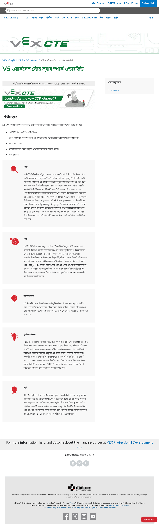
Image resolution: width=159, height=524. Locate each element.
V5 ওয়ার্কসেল (31, 60)
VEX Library (11, 17)
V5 (63, 17)
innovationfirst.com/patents (119, 505)
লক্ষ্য (41, 17)
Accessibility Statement (107, 508)
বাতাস (77, 17)
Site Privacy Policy (50, 508)
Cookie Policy (75, 508)
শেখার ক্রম (115, 90)
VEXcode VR (89, 17)
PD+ (126, 3)
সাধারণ (108, 17)
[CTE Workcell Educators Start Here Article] (48, 99)
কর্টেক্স (116, 17)
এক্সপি (57, 17)
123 (27, 17)
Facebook (73, 463)
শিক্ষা (101, 17)
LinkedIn (86, 463)
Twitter (79, 463)
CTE (69, 17)
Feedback (149, 519)
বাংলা (151, 17)
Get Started (98, 3)
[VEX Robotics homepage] (8, 3)
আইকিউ (49, 17)
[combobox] (52, 10)
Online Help (148, 3)
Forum (135, 3)
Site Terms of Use (63, 508)
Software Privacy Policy (89, 508)
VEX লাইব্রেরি (8, 60)
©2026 (71, 503)
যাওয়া (34, 17)
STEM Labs (114, 3)
